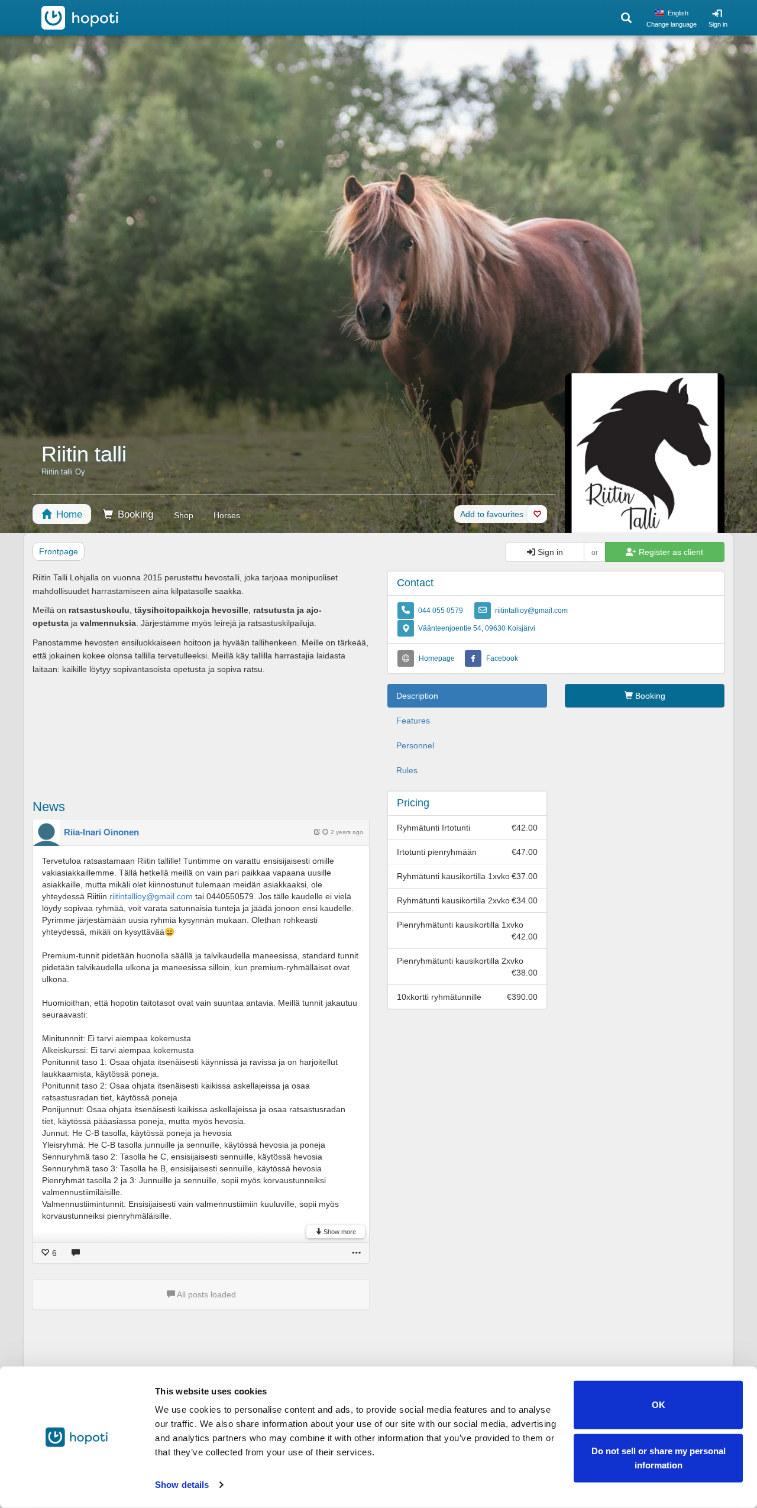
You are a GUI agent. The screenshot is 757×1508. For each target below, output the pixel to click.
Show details (182, 1485)
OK (658, 1405)
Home (67, 514)
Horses (226, 515)
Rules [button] (407, 770)
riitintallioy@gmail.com (531, 610)
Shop (183, 515)
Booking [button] (649, 695)
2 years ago (347, 832)
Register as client (669, 552)
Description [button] (417, 695)
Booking (134, 514)
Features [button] (413, 720)
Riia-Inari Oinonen (101, 832)
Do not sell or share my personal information (658, 1457)
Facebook (502, 658)
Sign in (718, 24)
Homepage (437, 658)
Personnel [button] (415, 745)
